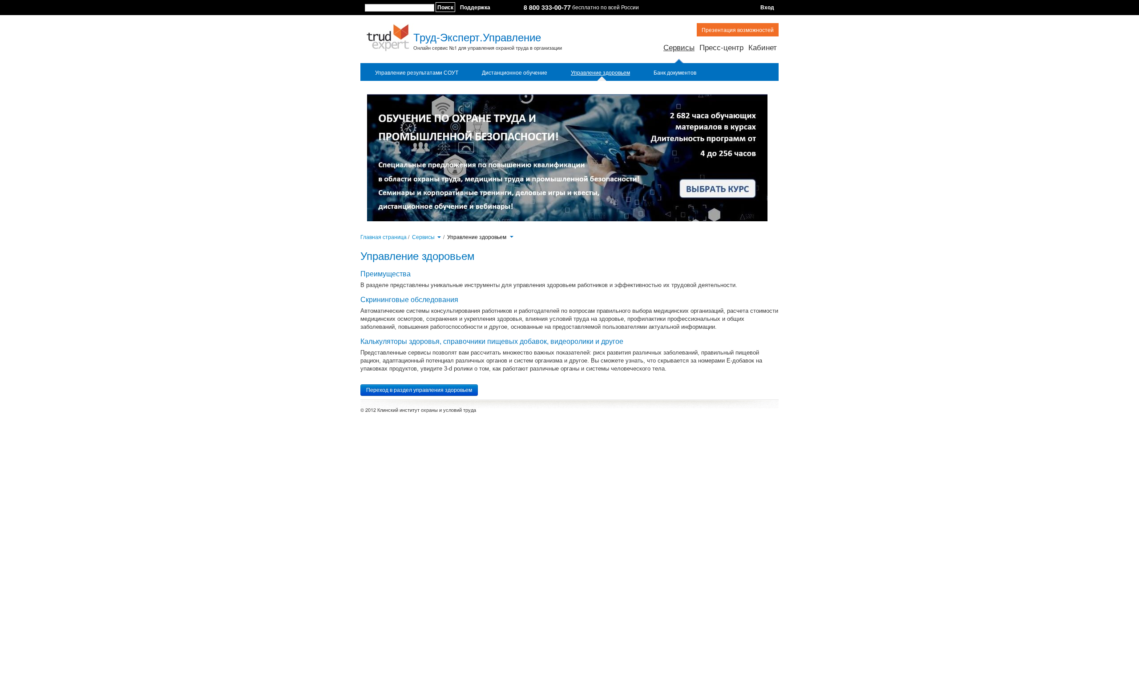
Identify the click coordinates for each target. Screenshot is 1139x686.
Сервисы (679, 46)
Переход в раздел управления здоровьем (419, 390)
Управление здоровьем (600, 72)
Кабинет (762, 46)
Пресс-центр (721, 46)
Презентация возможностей (738, 29)
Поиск (445, 7)
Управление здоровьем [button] (477, 236)
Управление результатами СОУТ (416, 72)
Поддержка (475, 7)
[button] (439, 236)
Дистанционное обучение (514, 72)
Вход (767, 7)
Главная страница (383, 236)
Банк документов (675, 72)
